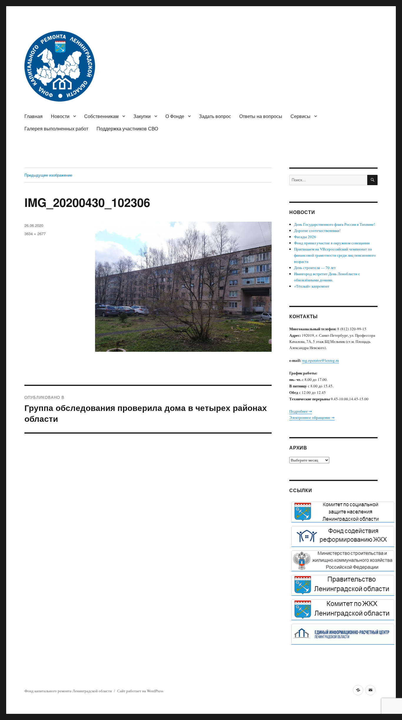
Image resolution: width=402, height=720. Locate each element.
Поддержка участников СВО (127, 128)
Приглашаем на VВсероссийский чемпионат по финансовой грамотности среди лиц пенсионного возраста (335, 255)
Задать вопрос (215, 116)
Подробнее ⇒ (300, 411)
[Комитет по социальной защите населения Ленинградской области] (342, 512)
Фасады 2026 (305, 236)
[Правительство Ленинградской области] (342, 585)
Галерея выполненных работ (56, 128)
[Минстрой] (342, 560)
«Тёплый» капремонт (311, 286)
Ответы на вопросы (260, 116)
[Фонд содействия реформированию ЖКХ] (342, 536)
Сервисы (300, 116)
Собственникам (101, 116)
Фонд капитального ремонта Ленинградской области (68, 691)
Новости (60, 116)
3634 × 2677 (35, 233)
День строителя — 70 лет (315, 267)
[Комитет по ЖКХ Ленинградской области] (342, 609)
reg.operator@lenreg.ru (320, 360)
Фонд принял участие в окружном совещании (332, 242)
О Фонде (174, 116)
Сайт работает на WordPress (140, 691)
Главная (33, 116)
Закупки (142, 116)
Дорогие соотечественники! (317, 230)
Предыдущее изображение (48, 175)
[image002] (342, 634)
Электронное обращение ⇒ (312, 417)
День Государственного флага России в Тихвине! (334, 224)
